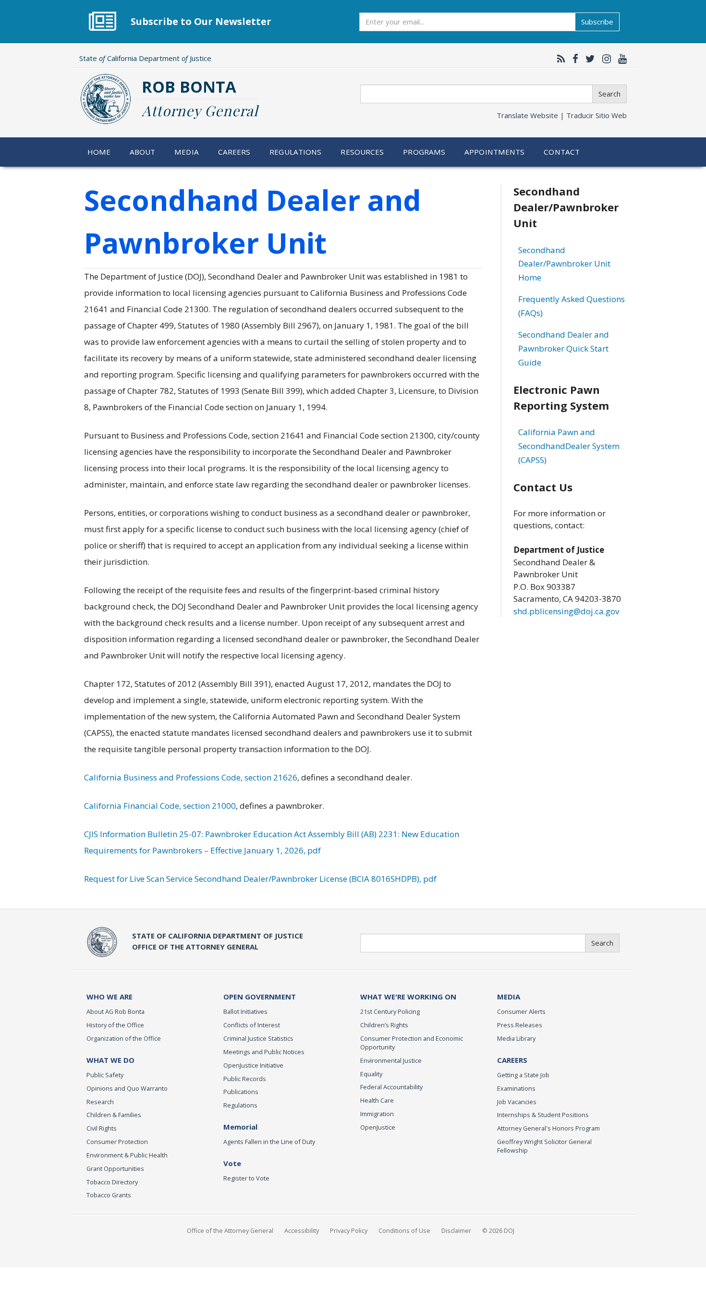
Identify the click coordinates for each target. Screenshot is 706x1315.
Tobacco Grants (108, 1195)
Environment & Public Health (127, 1155)
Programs (424, 152)
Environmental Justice (391, 1060)
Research (100, 1101)
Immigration (377, 1113)
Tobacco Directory (112, 1182)
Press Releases (519, 1025)
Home (99, 152)
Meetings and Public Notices (263, 1051)
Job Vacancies (516, 1101)
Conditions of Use (404, 1230)
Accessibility (301, 1230)
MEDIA (508, 996)
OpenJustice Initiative (253, 1065)
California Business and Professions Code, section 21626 (190, 777)
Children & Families (113, 1114)
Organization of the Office (123, 1038)
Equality (371, 1074)
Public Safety (104, 1075)
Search (609, 93)
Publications (240, 1091)
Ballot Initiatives (245, 1011)
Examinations (516, 1088)
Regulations (295, 152)
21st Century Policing (390, 1011)
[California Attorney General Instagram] (604, 58)
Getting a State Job (523, 1075)
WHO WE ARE (109, 996)
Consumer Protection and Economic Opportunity (411, 1042)
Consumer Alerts (521, 1011)
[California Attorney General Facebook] (573, 58)
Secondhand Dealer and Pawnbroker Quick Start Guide (563, 348)
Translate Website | (562, 115)
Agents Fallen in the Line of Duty (269, 1141)
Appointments (494, 152)
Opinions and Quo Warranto (127, 1088)
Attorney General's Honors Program (548, 1128)
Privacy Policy (348, 1230)
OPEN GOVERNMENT (259, 996)
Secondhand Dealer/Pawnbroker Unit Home (564, 263)
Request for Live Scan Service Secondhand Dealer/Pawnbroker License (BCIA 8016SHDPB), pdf (260, 878)
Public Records (244, 1078)
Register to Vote (246, 1178)
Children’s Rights (384, 1025)
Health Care (377, 1100)
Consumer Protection (117, 1141)
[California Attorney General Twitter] (588, 58)
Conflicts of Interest (251, 1025)
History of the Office (115, 1025)
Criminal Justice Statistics (258, 1038)
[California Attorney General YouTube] (620, 58)
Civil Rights (101, 1128)
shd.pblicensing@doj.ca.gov (566, 611)
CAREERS (512, 1060)
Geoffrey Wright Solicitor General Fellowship (544, 1146)
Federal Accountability (391, 1087)
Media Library (516, 1038)
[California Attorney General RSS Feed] (558, 58)
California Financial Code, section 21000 (160, 805)
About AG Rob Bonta (115, 1011)
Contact (562, 152)
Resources (362, 152)
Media (186, 152)
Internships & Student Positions (543, 1114)
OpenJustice (377, 1127)
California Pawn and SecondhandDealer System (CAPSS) (569, 445)
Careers (234, 152)
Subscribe (597, 21)
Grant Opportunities (115, 1168)
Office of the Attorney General (230, 1230)
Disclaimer (456, 1230)
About (143, 152)
